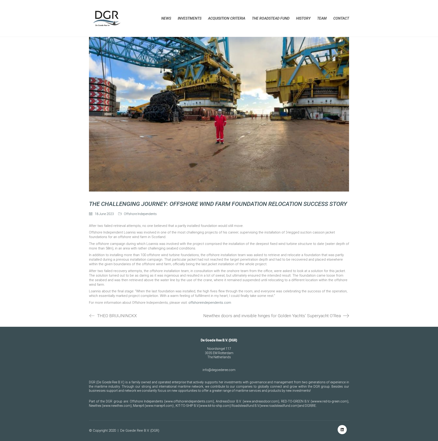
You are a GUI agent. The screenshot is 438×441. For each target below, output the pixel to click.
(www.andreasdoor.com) (261, 401)
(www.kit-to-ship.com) (215, 405)
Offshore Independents (140, 214)
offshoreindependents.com (209, 303)
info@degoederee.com (219, 370)
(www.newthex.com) (117, 405)
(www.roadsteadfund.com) (279, 405)
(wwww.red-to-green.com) (329, 401)
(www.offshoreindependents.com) (189, 401)
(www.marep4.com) (159, 405)
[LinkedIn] (342, 429)
